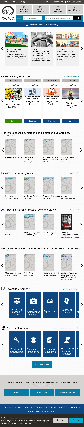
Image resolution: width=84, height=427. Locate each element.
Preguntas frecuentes (49, 411)
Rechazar (61, 420)
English (5, 2)
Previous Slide (2, 48)
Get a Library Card (74, 2)
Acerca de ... (8, 407)
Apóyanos (16, 392)
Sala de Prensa (64, 407)
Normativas (38, 407)
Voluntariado (42, 392)
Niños (48, 2)
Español (15, 2)
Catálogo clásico (33, 411)
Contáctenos (75, 407)
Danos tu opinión (67, 392)
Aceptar (76, 420)
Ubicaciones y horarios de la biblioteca (43, 25)
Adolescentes (59, 2)
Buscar (19, 18)
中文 (23, 2)
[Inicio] (8, 13)
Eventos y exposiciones (57, 11)
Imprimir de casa (42, 364)
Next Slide (81, 48)
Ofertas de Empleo (50, 407)
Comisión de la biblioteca (23, 407)
